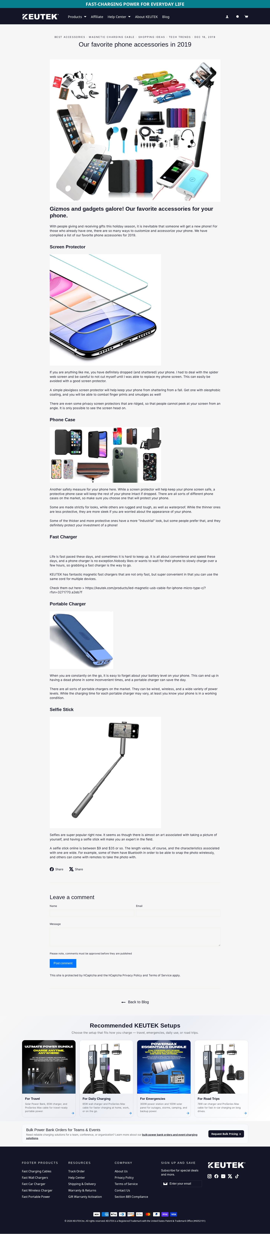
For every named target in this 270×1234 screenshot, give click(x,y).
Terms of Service (160, 975)
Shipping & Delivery (82, 1183)
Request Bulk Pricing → (226, 1133)
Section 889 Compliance (131, 1196)
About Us (121, 1170)
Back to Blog (138, 1001)
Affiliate (97, 16)
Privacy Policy (132, 975)
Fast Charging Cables (36, 1170)
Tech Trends (180, 36)
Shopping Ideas (151, 36)
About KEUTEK (146, 16)
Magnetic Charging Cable (112, 36)
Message (55, 923)
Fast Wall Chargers (35, 1177)
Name (53, 905)
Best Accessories (70, 36)
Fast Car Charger (33, 1183)
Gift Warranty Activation (85, 1196)
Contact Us (122, 1190)
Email (139, 905)
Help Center (117, 16)
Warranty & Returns (82, 1190)
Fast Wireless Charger (37, 1190)
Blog (165, 16)
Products (75, 16)
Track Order (76, 1170)
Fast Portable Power (36, 1196)
